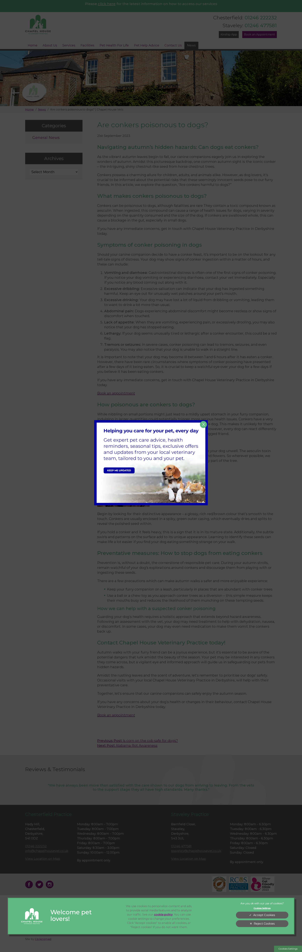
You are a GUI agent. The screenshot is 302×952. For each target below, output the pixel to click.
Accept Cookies (264, 915)
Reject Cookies (264, 923)
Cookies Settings (287, 948)
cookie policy (163, 914)
